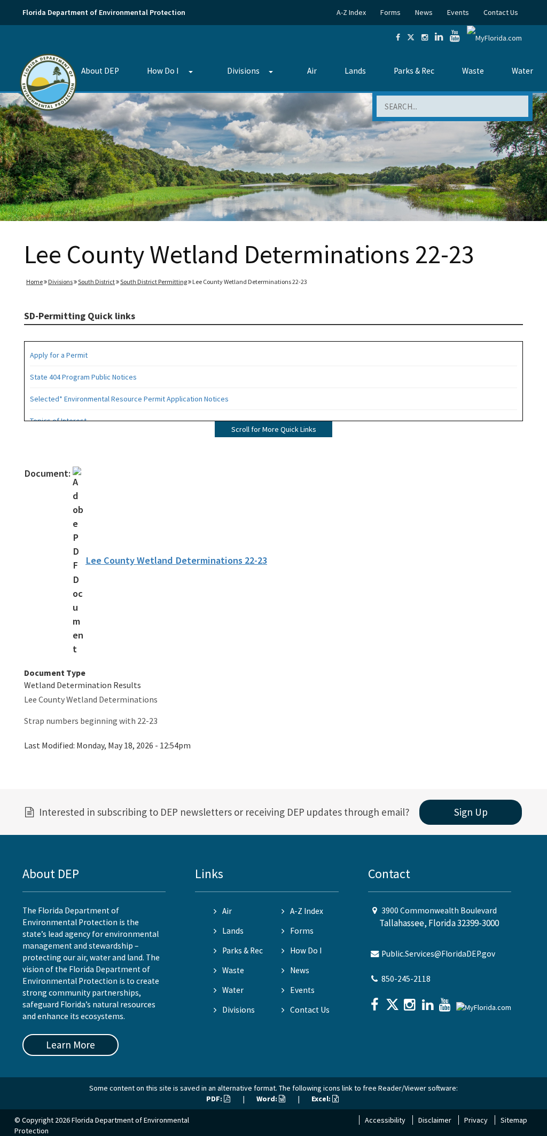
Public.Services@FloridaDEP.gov (438, 954)
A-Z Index (351, 12)
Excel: (321, 1098)
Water (522, 71)
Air (312, 71)
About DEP (100, 71)
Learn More (70, 1044)
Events (458, 12)
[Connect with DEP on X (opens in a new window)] (410, 37)
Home (34, 282)
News (424, 12)
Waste (473, 71)
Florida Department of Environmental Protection (103, 12)
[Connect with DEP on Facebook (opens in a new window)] (398, 37)
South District (96, 282)
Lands (355, 71)
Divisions (243, 71)
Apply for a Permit (59, 355)
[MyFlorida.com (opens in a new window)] (494, 37)
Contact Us (500, 12)
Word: (267, 1098)
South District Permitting (153, 282)
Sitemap (514, 1120)
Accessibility (385, 1120)
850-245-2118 (406, 979)
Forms (390, 12)
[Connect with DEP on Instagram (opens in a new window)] (425, 37)
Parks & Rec (414, 71)
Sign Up (471, 812)
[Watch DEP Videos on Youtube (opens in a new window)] (455, 37)
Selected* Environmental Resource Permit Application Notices (129, 399)
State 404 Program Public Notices (83, 377)
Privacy (476, 1120)
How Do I (162, 71)
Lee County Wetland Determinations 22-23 (176, 560)
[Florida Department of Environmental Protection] (48, 81)
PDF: (215, 1098)
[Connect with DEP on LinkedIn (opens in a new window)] (439, 37)
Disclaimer (434, 1120)
